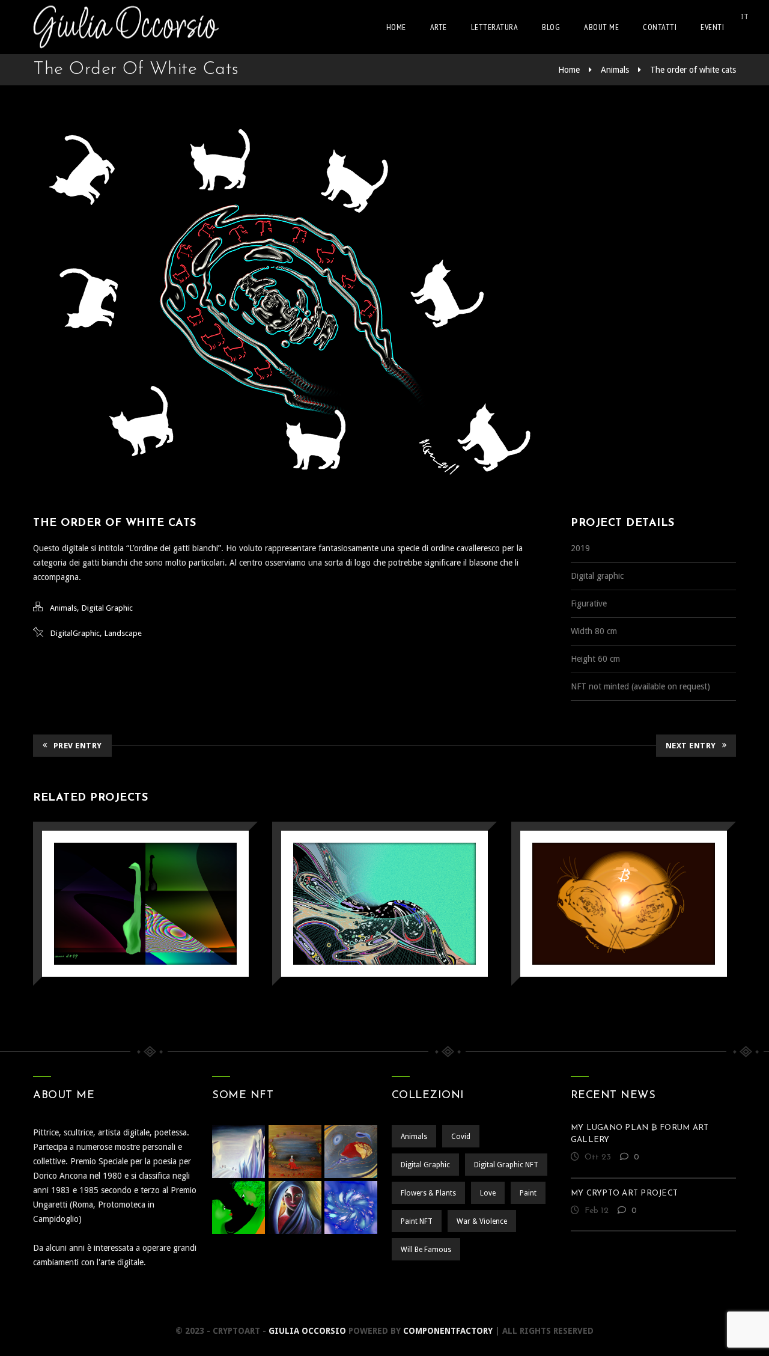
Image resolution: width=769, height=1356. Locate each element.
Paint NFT (417, 1221)
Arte (438, 27)
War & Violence (482, 1221)
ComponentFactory (448, 1331)
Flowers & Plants (428, 1193)
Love (488, 1193)
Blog (551, 27)
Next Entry (691, 745)
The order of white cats (693, 70)
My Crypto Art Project (624, 1193)
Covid (460, 1136)
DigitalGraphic (75, 633)
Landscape (123, 633)
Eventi (712, 27)
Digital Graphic (107, 607)
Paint (528, 1193)
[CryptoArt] (126, 27)
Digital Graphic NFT (506, 1165)
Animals (615, 70)
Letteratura (494, 27)
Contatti (659, 27)
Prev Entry (77, 745)
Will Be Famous (426, 1249)
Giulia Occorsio (307, 1331)
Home (396, 27)
